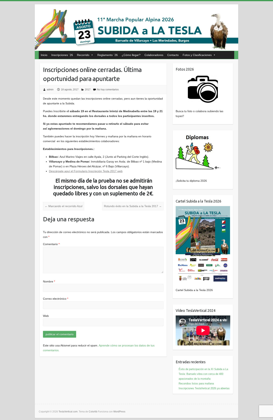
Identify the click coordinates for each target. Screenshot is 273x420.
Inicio (44, 55)
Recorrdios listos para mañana (196, 383)
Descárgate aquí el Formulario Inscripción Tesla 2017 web (86, 171)
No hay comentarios (108, 89)
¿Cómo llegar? (131, 55)
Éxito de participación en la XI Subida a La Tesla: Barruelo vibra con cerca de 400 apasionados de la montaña (203, 374)
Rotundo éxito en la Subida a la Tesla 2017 (133, 206)
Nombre (49, 281)
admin (50, 89)
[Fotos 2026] (203, 89)
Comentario (51, 244)
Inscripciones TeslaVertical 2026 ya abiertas (204, 388)
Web (46, 315)
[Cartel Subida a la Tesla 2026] (203, 244)
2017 (88, 89)
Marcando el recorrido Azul (63, 206)
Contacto (173, 55)
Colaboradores (153, 55)
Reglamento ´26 (107, 55)
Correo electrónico (55, 298)
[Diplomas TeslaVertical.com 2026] (198, 135)
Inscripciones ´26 (62, 55)
